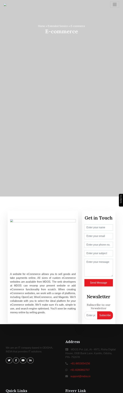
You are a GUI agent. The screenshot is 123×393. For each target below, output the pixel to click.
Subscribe (105, 315)
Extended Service (58, 26)
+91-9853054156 (80, 363)
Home (41, 26)
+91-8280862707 (80, 370)
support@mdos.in (80, 376)
